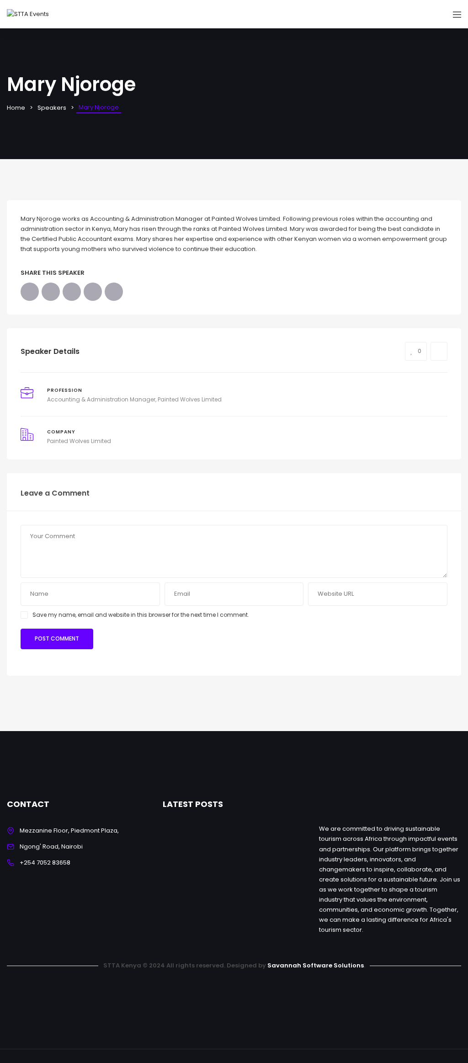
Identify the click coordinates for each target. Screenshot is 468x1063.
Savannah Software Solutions (315, 965)
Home (16, 107)
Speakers (51, 107)
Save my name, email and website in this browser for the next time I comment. (140, 615)
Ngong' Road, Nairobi (51, 846)
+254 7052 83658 (45, 862)
